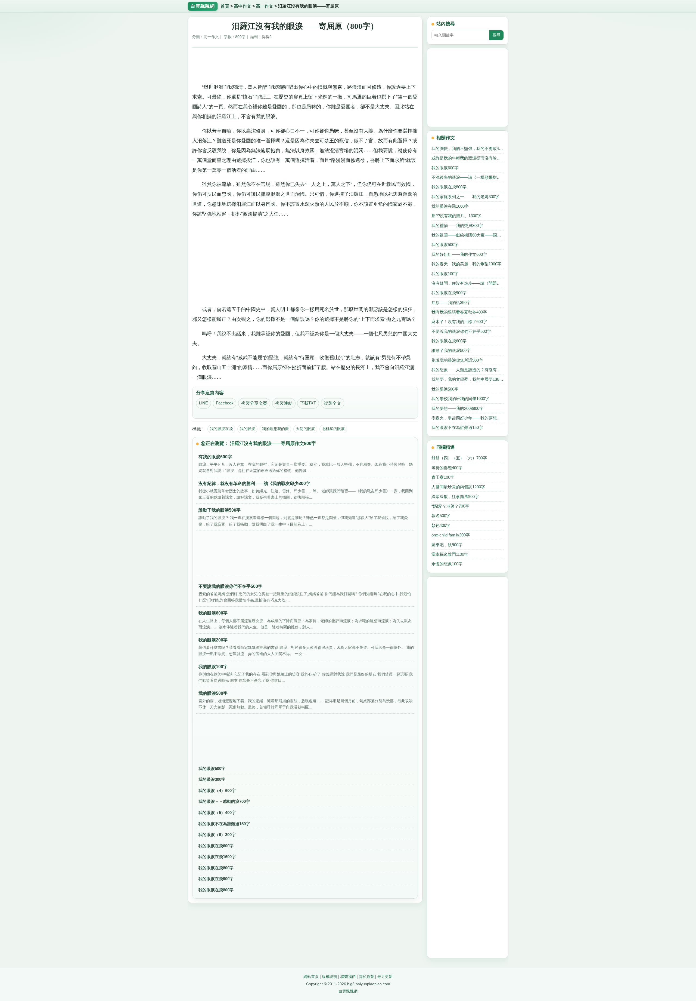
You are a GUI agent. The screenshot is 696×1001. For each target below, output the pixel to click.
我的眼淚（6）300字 (217, 834)
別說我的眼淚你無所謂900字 (457, 360)
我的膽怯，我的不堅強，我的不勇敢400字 (467, 148)
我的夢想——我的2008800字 (457, 408)
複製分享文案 (254, 403)
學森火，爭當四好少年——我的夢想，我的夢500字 (467, 418)
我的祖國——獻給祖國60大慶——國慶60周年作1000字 (467, 235)
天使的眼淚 (305, 428)
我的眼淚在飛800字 (216, 867)
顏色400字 (440, 525)
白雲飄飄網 (348, 991)
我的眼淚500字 (211, 768)
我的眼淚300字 (211, 779)
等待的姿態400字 (446, 467)
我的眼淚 (247, 428)
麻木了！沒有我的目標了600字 (459, 321)
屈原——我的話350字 (451, 302)
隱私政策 (366, 976)
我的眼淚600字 (444, 167)
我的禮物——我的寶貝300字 (457, 225)
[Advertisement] (305, 63)
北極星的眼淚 (333, 428)
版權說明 (329, 976)
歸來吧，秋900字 (446, 544)
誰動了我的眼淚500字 (451, 350)
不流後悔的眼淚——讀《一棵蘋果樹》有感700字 (467, 177)
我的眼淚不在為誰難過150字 (224, 823)
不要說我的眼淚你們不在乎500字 (461, 331)
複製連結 (284, 403)
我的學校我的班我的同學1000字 (460, 398)
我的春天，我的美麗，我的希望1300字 (466, 264)
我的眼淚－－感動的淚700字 (224, 801)
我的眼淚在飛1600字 (217, 856)
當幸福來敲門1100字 (449, 554)
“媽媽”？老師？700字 (450, 506)
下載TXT (308, 403)
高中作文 (242, 6)
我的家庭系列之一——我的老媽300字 (465, 196)
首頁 (224, 6)
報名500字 (440, 515)
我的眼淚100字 (444, 273)
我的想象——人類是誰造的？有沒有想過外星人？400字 (467, 369)
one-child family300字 (450, 535)
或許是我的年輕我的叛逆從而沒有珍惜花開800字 (467, 158)
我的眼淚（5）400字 (217, 812)
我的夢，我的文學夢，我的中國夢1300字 (467, 379)
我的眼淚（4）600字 (217, 790)
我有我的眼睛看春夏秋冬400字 (459, 312)
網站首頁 (311, 976)
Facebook (225, 403)
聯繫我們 (348, 976)
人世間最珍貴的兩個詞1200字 (458, 486)
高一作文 (264, 6)
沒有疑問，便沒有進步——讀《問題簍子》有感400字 (467, 283)
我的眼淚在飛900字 (216, 878)
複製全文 (332, 403)
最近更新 (385, 976)
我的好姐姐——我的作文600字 (459, 254)
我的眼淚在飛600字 (216, 845)
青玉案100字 (442, 477)
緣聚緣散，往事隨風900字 (455, 496)
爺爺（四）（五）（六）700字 (459, 458)
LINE (203, 403)
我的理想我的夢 (275, 428)
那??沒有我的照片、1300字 (456, 215)
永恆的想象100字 (446, 563)
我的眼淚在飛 (221, 428)
